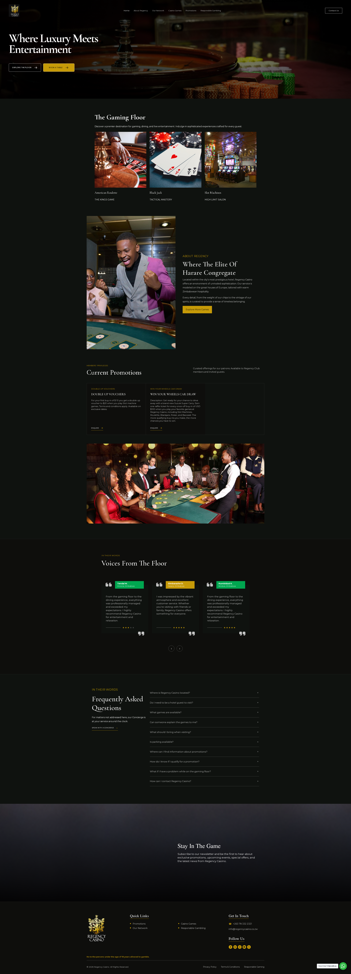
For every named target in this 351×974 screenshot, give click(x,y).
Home (126, 11)
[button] (175, 657)
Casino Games (174, 11)
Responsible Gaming (254, 967)
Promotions (191, 11)
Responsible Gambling (211, 11)
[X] (249, 947)
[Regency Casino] (97, 928)
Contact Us (334, 10)
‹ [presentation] (171, 648)
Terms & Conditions (230, 967)
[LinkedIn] (235, 947)
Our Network (158, 11)
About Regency (141, 11)
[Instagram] (239, 947)
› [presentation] (179, 648)
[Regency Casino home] (14, 10)
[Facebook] (230, 947)
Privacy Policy (209, 967)
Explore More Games (197, 309)
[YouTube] (244, 947)
